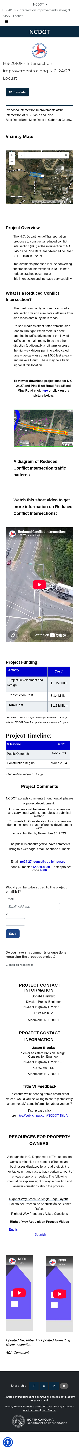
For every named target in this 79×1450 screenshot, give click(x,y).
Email (10, 899)
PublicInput (24, 1396)
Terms (68, 1406)
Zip (8, 914)
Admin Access (31, 1410)
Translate (19, 92)
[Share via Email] (64, 1386)
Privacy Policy (13, 1406)
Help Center (49, 1410)
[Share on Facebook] (34, 1386)
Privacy (58, 1406)
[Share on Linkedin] (54, 1386)
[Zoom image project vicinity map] (43, 428)
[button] (8, 1442)
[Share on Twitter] (44, 1386)
